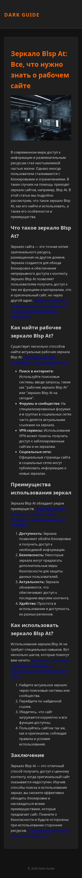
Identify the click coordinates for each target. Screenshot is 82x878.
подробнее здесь (25, 311)
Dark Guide (22, 14)
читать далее (41, 519)
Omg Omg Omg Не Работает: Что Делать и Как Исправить (38, 514)
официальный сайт (26, 671)
